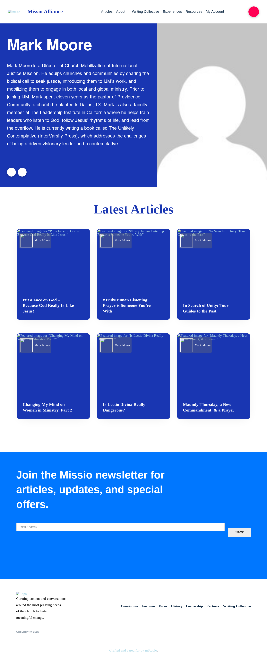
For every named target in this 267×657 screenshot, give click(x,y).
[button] (253, 11)
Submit (239, 532)
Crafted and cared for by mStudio (133, 650)
